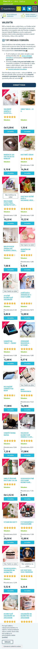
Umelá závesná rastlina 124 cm (10, 479)
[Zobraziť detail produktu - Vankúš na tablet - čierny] (10, 330)
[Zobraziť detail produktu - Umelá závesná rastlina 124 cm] (10, 467)
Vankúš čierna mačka (10, 434)
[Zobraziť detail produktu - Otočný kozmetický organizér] (10, 281)
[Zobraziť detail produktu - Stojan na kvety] (10, 510)
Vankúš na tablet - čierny (10, 342)
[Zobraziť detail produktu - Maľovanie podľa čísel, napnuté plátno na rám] (10, 185)
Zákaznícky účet (24, 10)
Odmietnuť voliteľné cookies (12, 646)
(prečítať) (5, 637)
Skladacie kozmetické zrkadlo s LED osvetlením (26, 435)
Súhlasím (8, 642)
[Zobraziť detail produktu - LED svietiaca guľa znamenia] (27, 554)
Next (36, 15)
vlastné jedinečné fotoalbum (17, 69)
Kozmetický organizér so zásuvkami (9, 616)
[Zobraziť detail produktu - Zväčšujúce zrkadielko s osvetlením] (27, 281)
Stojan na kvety (10, 522)
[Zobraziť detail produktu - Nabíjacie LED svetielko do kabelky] (10, 143)
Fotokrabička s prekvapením (27, 523)
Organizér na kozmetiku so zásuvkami (26, 616)
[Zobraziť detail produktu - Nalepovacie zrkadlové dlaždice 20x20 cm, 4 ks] (10, 235)
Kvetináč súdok (27, 155)
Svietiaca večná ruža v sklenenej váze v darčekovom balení (27, 198)
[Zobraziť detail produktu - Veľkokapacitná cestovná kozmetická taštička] (27, 467)
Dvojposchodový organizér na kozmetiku (10, 570)
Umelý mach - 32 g (27, 110)
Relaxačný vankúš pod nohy (8, 389)
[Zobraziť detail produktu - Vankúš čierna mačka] (10, 421)
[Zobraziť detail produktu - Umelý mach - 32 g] (27, 97)
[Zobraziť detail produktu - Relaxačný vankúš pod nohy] (10, 375)
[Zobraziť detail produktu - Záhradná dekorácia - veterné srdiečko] (27, 330)
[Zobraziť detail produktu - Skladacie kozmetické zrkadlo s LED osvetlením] (27, 421)
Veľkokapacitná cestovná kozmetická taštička (27, 480)
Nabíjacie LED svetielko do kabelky (9, 157)
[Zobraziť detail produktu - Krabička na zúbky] (27, 235)
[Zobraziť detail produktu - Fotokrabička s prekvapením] (27, 510)
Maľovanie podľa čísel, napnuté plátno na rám (10, 203)
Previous (1, 15)
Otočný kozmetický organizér (8, 298)
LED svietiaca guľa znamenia (27, 571)
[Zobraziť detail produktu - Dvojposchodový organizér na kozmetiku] (10, 554)
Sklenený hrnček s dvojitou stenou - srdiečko (7, 111)
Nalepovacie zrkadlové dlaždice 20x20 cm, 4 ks (10, 248)
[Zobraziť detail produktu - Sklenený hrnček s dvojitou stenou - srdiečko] (10, 97)
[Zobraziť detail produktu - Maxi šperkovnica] (27, 375)
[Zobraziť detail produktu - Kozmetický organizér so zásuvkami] (10, 602)
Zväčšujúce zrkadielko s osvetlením (26, 295)
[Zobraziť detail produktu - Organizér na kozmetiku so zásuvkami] (27, 602)
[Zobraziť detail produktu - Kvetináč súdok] (27, 143)
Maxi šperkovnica (26, 390)
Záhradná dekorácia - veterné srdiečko (25, 343)
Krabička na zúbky (25, 250)
